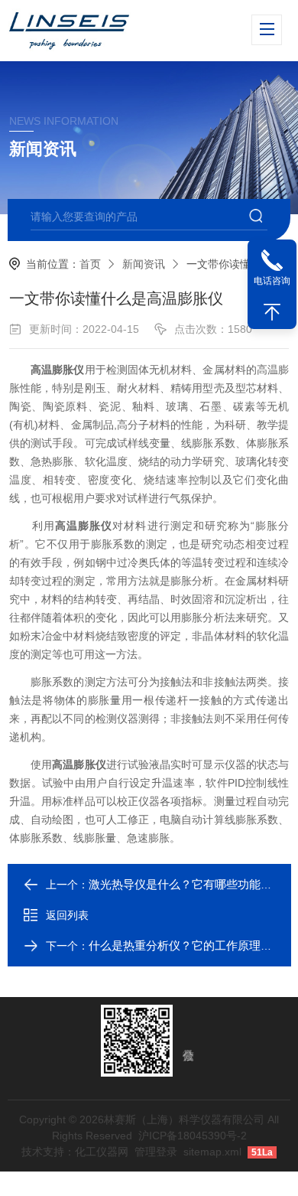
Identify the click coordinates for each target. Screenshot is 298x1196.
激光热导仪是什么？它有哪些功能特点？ (192, 884)
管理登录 (155, 1151)
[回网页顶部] (272, 312)
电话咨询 (272, 280)
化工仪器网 (101, 1151)
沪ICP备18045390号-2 (192, 1135)
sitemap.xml (212, 1151)
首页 (90, 264)
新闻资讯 (143, 264)
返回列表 (67, 915)
